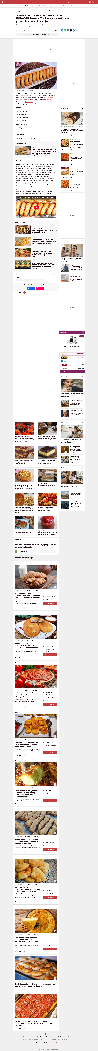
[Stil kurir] (69, 1040)
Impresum (27, 1042)
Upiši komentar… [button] (23, 551)
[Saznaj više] (82, 241)
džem (35, 279)
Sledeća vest (49, 274)
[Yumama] (42, 1040)
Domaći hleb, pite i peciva (34, 10)
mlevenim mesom (47, 99)
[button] (55, 30)
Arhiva (72, 1042)
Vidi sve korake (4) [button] (50, 603)
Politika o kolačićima (50, 1042)
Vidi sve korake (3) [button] (50, 800)
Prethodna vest (23, 274)
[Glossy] (73, 1040)
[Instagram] (49, 1046)
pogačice (51, 93)
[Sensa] (54, 1040)
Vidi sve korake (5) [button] (50, 752)
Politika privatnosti (60, 1042)
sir (31, 279)
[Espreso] (36, 1040)
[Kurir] (31, 1040)
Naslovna (18, 10)
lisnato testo (29, 102)
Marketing (67, 1042)
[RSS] (52, 1046)
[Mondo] (25, 1040)
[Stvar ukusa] (6, 2)
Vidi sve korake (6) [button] (50, 704)
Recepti (24, 10)
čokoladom (23, 99)
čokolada (41, 279)
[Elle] (58, 1040)
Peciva (43, 10)
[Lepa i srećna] (49, 1040)
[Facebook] (45, 1046)
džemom (50, 97)
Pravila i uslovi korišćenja (35, 1042)
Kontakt (43, 1042)
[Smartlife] (64, 1040)
